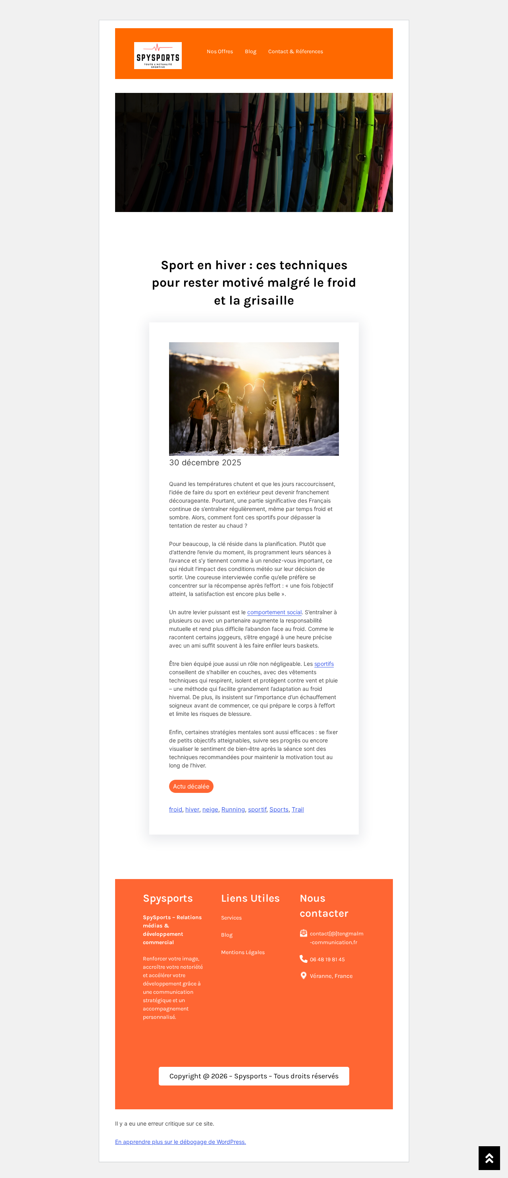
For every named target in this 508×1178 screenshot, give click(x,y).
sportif (257, 809)
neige (210, 809)
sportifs (324, 663)
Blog (227, 934)
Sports (279, 809)
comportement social (274, 612)
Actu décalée (191, 786)
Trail (298, 809)
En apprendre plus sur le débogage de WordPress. (180, 1141)
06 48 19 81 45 (327, 959)
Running (233, 809)
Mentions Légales (243, 952)
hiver (192, 809)
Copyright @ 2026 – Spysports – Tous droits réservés (254, 1076)
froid (175, 809)
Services (231, 917)
